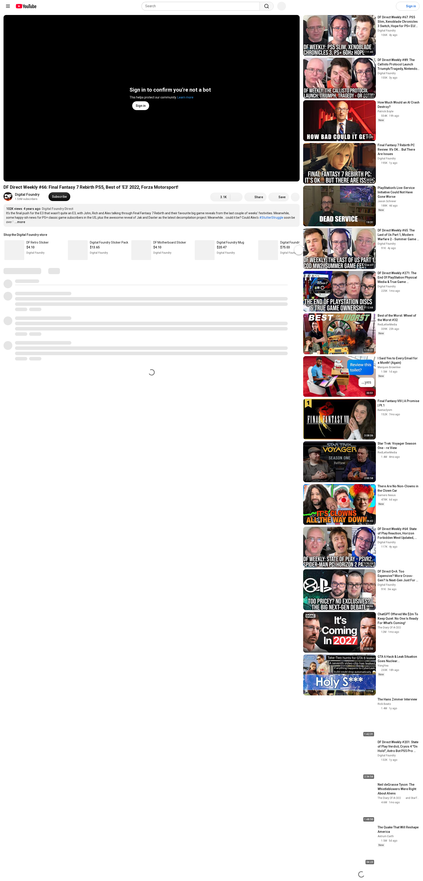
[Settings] (389, 6)
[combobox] (202, 6)
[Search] (267, 6)
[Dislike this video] (236, 197)
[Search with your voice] (281, 6)
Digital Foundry (27, 194)
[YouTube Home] (25, 6)
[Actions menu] (295, 234)
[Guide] (8, 6)
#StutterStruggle (271, 217)
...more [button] (20, 222)
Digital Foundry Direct (57, 209)
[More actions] (295, 197)
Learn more (185, 97)
